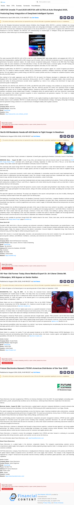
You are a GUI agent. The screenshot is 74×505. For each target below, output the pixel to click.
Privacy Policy (47, 502)
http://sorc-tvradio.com (24, 306)
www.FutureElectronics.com (36, 438)
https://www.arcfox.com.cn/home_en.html (16, 114)
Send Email (7, 110)
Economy (19, 5)
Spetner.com (55, 321)
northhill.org (28, 219)
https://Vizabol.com (10, 350)
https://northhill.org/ (10, 255)
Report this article (7, 126)
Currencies (26, 5)
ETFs (13, 5)
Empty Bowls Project (14, 219)
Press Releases (36, 5)
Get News (35, 17)
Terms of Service (58, 502)
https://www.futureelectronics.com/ (14, 476)
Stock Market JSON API (44, 494)
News (8, 5)
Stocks (3, 5)
